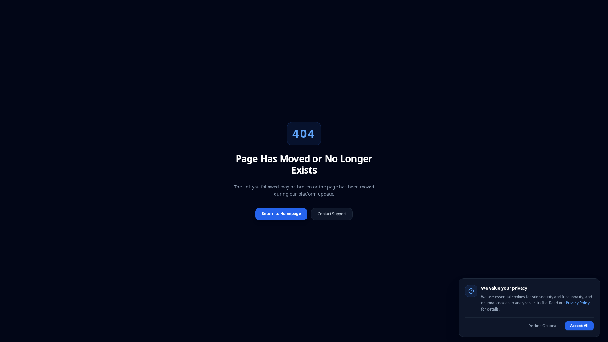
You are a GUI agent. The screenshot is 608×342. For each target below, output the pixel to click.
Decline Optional (542, 325)
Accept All (579, 325)
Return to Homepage (281, 213)
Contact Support (332, 214)
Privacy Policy (578, 303)
